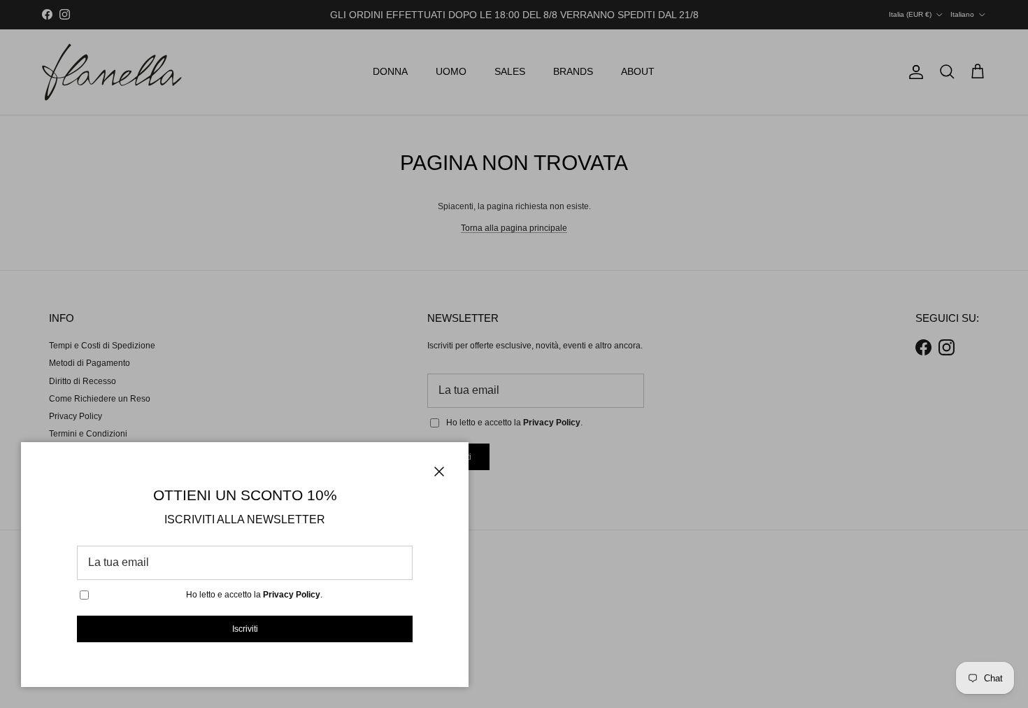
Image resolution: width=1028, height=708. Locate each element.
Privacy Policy (291, 595)
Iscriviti (245, 629)
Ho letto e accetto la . (254, 595)
